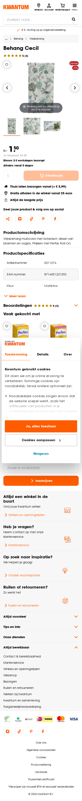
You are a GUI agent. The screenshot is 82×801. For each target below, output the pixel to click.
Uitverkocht (54, 175)
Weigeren (41, 454)
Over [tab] (68, 354)
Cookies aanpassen (39, 440)
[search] (41, 19)
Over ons (41, 742)
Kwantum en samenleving (21, 700)
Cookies (41, 757)
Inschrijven (44, 480)
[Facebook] (55, 219)
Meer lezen (17, 296)
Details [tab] (43, 354)
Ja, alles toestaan (41, 426)
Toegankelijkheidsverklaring (22, 706)
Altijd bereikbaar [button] (16, 647)
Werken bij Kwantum (17, 694)
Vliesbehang (36, 38)
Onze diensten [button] (14, 637)
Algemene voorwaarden (41, 750)
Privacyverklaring (41, 764)
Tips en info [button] (11, 627)
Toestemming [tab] (16, 354)
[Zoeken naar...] (73, 19)
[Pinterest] (43, 219)
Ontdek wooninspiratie (24, 575)
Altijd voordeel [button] (14, 616)
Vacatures (41, 772)
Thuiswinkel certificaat (41, 779)
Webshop (10, 675)
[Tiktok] (31, 219)
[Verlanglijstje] (6, 64)
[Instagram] (20, 219)
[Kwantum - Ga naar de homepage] (16, 7)
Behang (18, 38)
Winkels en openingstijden (26, 515)
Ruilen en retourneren (23, 605)
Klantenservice (18, 545)
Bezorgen (10, 681)
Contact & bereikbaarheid (22, 656)
